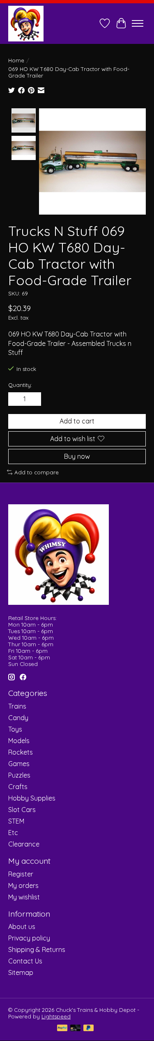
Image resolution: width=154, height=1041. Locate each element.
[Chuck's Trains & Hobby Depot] (26, 23)
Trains (17, 706)
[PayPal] (62, 1028)
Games (19, 764)
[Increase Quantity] (33, 399)
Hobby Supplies (31, 798)
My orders (23, 885)
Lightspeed (56, 1016)
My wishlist (24, 897)
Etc (13, 832)
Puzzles (19, 775)
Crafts (18, 786)
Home (16, 60)
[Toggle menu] (137, 23)
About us (21, 926)
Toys (15, 729)
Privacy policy (29, 938)
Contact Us (25, 961)
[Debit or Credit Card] (75, 1028)
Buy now (77, 456)
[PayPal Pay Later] (88, 1028)
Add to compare (36, 472)
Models (19, 741)
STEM (16, 821)
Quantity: (20, 385)
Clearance (23, 844)
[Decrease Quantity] (16, 399)
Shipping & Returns (36, 949)
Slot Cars (22, 809)
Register (20, 874)
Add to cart (77, 421)
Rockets (20, 752)
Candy (18, 718)
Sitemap (20, 972)
